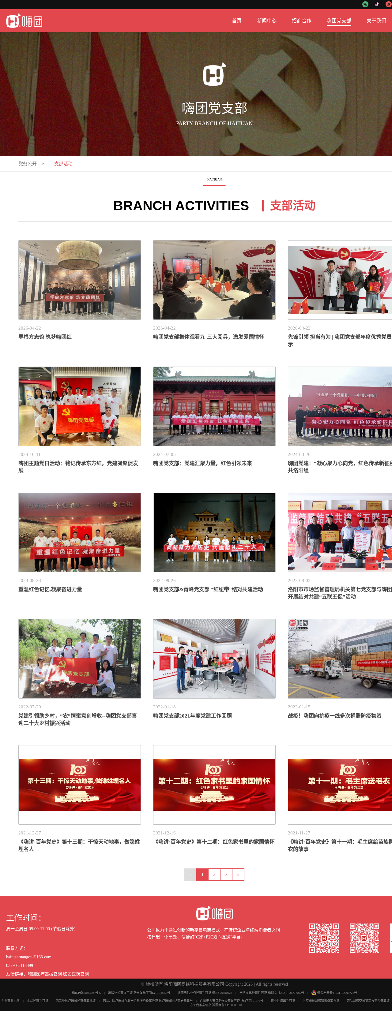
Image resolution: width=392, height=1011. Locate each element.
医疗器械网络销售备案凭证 (321, 1000)
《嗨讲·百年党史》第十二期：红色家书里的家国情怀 (214, 842)
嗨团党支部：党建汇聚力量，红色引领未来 (202, 463)
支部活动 (63, 163)
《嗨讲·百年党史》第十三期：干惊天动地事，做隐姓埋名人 (79, 845)
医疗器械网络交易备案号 (176, 1000)
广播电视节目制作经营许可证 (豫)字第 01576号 (231, 1000)
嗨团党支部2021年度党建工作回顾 (192, 716)
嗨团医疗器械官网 (45, 974)
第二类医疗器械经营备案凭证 (76, 1000)
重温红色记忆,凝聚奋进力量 (50, 589)
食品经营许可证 (37, 1000)
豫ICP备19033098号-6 (86, 992)
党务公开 (27, 163)
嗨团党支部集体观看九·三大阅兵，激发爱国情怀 (208, 337)
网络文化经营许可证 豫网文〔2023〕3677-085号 (271, 992)
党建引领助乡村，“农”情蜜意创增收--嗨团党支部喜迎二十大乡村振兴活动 (77, 719)
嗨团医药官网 (76, 974)
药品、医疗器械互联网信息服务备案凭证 (130, 1000)
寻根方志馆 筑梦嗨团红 (45, 337)
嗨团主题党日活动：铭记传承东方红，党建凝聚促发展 (78, 467)
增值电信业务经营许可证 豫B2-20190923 (205, 992)
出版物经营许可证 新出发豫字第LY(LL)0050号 (139, 992)
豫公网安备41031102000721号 (337, 992)
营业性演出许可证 (283, 1000)
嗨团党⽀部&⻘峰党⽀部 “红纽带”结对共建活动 (208, 589)
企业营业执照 (10, 1000)
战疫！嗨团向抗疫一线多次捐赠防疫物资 (335, 716)
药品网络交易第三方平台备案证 (368, 1000)
